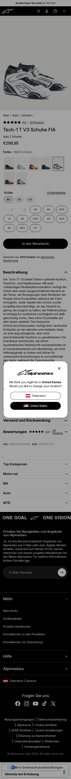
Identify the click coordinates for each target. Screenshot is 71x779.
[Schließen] (60, 368)
